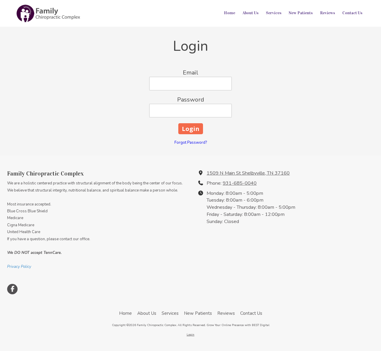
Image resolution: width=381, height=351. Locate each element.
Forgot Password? (190, 142)
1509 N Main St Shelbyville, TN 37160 (248, 173)
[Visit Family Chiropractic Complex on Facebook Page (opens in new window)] (12, 289)
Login (190, 335)
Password (190, 100)
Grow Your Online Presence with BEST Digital (238, 325)
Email (190, 73)
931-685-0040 (240, 183)
